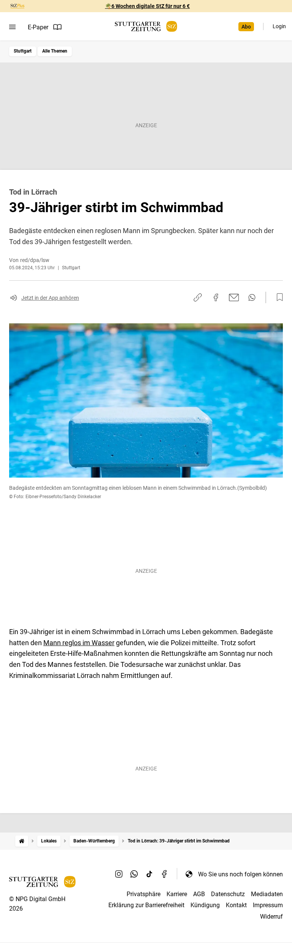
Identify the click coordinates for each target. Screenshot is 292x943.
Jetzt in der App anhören (50, 298)
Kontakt (236, 905)
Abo (246, 27)
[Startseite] (21, 841)
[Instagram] (119, 874)
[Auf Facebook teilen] (216, 297)
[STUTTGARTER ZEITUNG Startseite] (146, 26)
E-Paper (38, 27)
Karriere (177, 894)
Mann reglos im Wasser (78, 643)
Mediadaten (267, 894)
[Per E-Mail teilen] (234, 297)
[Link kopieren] (197, 297)
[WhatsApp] (134, 874)
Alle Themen (54, 51)
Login (279, 26)
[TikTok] (149, 874)
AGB (199, 894)
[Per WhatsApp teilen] (251, 297)
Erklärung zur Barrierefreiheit (146, 905)
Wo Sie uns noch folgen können (240, 874)
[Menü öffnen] (12, 27)
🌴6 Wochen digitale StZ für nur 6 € (147, 6)
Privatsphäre (143, 894)
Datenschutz (228, 894)
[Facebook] (165, 874)
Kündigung (205, 905)
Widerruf (271, 916)
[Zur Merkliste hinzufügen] (277, 297)
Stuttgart (23, 51)
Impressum (268, 905)
